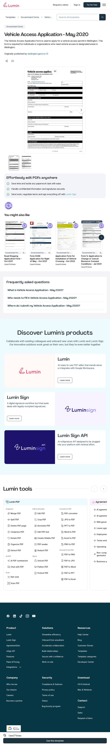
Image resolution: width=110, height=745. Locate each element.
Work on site (47, 662)
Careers (10, 695)
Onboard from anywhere (53, 640)
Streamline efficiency (51, 634)
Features (10, 656)
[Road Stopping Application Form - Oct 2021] (15, 235)
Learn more (65, 380)
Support (81, 707)
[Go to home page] (11, 5)
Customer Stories (85, 645)
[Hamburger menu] (104, 5)
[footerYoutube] (33, 616)
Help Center (83, 634)
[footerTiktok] (21, 616)
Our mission (11, 690)
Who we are (11, 684)
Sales (80, 713)
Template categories (87, 656)
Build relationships (50, 651)
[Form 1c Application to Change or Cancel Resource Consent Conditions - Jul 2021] (91, 235)
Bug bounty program (51, 706)
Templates (10, 17)
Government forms (30, 17)
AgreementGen (13, 645)
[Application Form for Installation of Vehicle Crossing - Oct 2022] (66, 235)
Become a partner (14, 701)
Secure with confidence (52, 656)
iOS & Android (84, 684)
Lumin (8, 634)
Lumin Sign (71, 194)
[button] (14, 163)
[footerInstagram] (27, 616)
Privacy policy (48, 690)
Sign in (77, 5)
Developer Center (86, 662)
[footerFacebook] (8, 616)
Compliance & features (52, 684)
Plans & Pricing (12, 662)
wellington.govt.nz (37, 53)
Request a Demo (85, 718)
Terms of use (48, 695)
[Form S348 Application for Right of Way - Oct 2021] (40, 235)
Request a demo (60, 5)
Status (45, 701)
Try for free (92, 5)
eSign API (10, 651)
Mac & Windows (85, 690)
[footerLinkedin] (14, 616)
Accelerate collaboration (53, 645)
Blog (80, 640)
